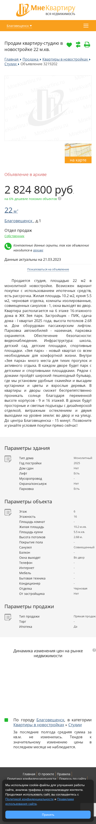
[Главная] (46, 10)
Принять (48, 814)
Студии (75, 724)
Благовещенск (18, 26)
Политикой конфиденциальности (29, 799)
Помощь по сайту (72, 779)
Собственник (14, 236)
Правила (63, 774)
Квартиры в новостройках (38, 724)
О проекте (46, 774)
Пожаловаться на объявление (48, 269)
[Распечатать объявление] (87, 44)
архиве (38, 250)
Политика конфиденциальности (31, 779)
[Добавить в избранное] (69, 44)
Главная (29, 774)
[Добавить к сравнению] (78, 44)
